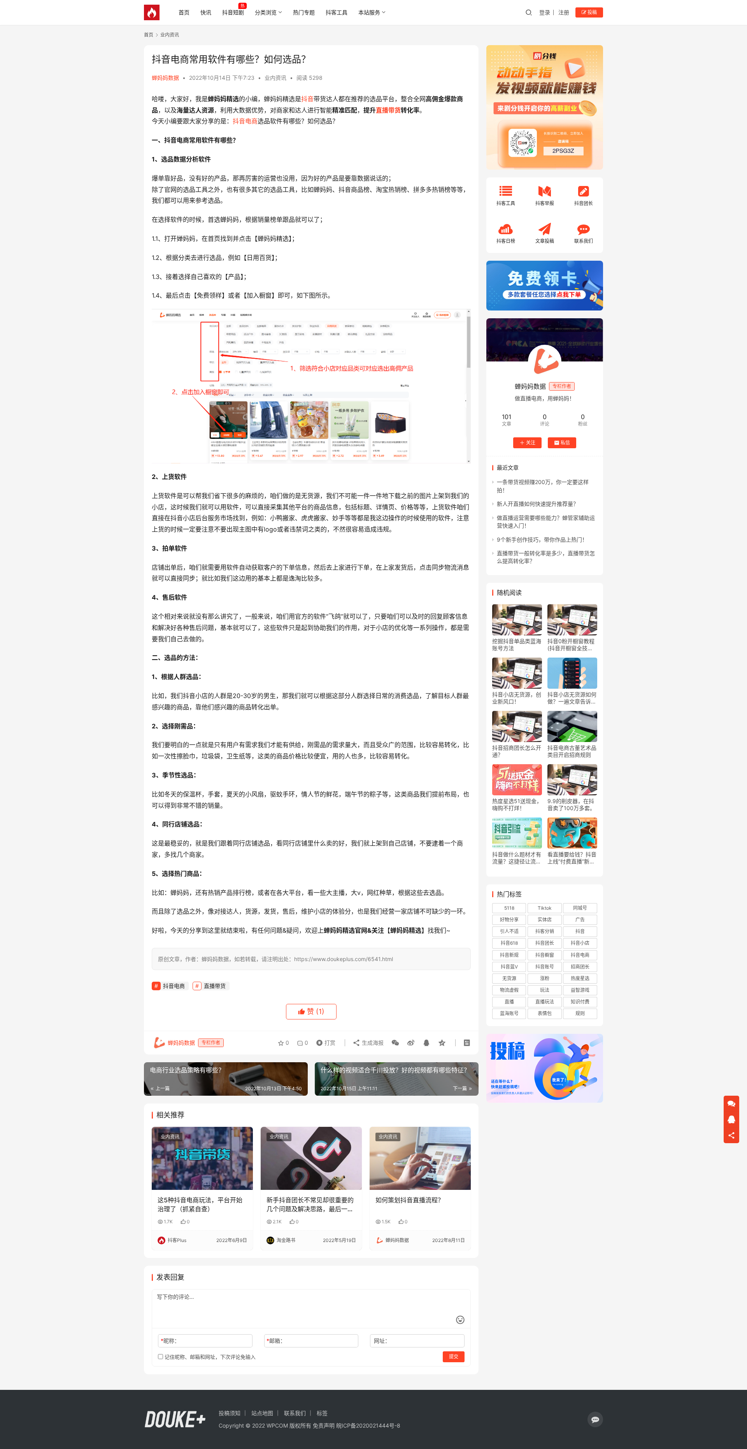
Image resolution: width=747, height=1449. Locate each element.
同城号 (580, 908)
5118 (509, 908)
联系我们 (295, 1413)
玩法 (544, 990)
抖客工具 (336, 12)
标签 (322, 1413)
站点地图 (262, 1413)
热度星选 (580, 978)
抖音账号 (544, 967)
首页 (184, 12)
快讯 (205, 12)
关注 (530, 443)
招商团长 (580, 967)
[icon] (595, 1419)
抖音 (307, 99)
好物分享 (509, 920)
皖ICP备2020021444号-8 (368, 1425)
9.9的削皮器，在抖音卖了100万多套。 (571, 804)
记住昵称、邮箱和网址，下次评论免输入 (209, 1357)
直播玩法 (544, 1002)
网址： (382, 1340)
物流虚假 (509, 990)
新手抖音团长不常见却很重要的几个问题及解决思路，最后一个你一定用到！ (310, 1204)
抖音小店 (580, 943)
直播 (509, 1002)
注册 (563, 12)
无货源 (509, 978)
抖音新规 (509, 955)
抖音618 (509, 943)
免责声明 (324, 1425)
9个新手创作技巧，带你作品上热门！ (542, 539)
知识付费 (580, 1002)
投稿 (591, 12)
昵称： (170, 1340)
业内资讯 (275, 77)
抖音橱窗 (544, 955)
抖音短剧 (233, 12)
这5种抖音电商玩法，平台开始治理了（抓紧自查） (200, 1204)
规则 (580, 1013)
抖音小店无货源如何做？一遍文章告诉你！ (571, 698)
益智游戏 (580, 990)
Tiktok (545, 908)
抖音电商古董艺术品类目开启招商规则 (571, 751)
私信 (565, 443)
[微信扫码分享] (395, 1043)
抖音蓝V (509, 967)
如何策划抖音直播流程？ (409, 1200)
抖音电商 (245, 121)
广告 (580, 920)
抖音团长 (544, 943)
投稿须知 (229, 1413)
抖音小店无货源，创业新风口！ (516, 698)
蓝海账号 (509, 1013)
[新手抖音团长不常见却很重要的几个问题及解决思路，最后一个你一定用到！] (311, 1158)
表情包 (545, 1013)
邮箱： (276, 1340)
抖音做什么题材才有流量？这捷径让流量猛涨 (516, 858)
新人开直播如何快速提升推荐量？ (538, 503)
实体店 (545, 920)
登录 (544, 12)
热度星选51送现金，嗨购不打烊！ (517, 804)
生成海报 (372, 1042)
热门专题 (304, 12)
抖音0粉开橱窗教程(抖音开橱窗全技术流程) (570, 645)
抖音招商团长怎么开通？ (516, 751)
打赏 (324, 1041)
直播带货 (388, 110)
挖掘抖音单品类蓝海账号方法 (516, 644)
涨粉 (544, 978)
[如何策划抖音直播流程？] (420, 1158)
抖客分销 (544, 931)
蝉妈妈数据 (165, 77)
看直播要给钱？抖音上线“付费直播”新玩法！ (571, 858)
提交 (453, 1357)
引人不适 (509, 931)
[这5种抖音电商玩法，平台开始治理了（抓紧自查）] (202, 1158)
